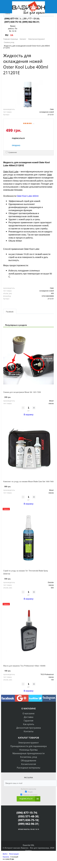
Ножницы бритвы (28, 749)
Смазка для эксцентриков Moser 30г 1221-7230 (22, 392)
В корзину (28, 414)
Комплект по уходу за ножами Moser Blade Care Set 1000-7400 (28, 481)
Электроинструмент (28, 742)
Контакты (28, 731)
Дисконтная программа (28, 727)
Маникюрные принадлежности (28, 753)
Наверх (28, 850)
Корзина (6, 857)
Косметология (28, 764)
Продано (16, 145)
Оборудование (28, 760)
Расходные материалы (28, 767)
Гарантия (28, 720)
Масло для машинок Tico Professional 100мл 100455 (24, 665)
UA (11, 35)
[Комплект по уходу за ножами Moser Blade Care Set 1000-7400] (28, 448)
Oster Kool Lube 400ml (27, 195)
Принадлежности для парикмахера (28, 746)
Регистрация (14, 854)
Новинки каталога (30, 794)
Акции (30, 791)
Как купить (28, 724)
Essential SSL (28, 845)
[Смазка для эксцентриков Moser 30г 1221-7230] (28, 359)
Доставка (28, 717)
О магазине (28, 713)
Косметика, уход (28, 756)
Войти (5, 854)
